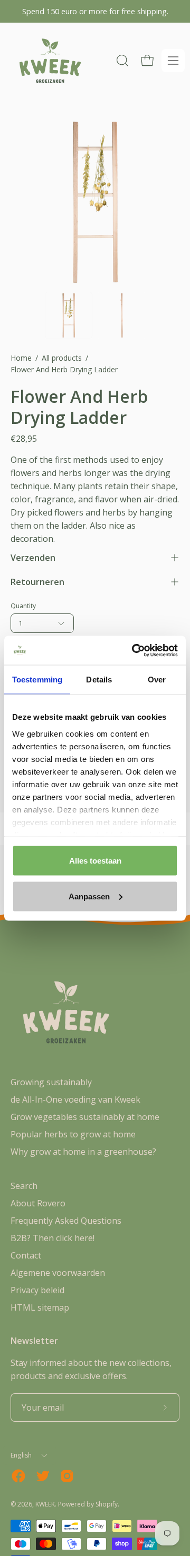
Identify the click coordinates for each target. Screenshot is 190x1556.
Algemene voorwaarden (58, 1273)
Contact (26, 1255)
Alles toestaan (95, 860)
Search (24, 1186)
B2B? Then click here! (52, 1238)
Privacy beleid (37, 1290)
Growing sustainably (51, 1082)
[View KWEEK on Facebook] (18, 1476)
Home (21, 358)
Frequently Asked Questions (66, 1220)
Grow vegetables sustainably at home (85, 1117)
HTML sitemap (40, 1307)
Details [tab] (99, 679)
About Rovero (38, 1203)
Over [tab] (157, 679)
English (21, 1455)
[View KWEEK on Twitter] (43, 1476)
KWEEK (45, 1504)
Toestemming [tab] (37, 679)
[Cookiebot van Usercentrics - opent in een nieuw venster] (134, 650)
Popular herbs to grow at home (73, 1134)
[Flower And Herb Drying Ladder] (68, 315)
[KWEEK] (50, 61)
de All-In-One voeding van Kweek (75, 1099)
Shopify (107, 1504)
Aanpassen (89, 895)
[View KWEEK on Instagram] (67, 1476)
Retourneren (37, 582)
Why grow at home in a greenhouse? (83, 1151)
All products (62, 358)
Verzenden (33, 557)
